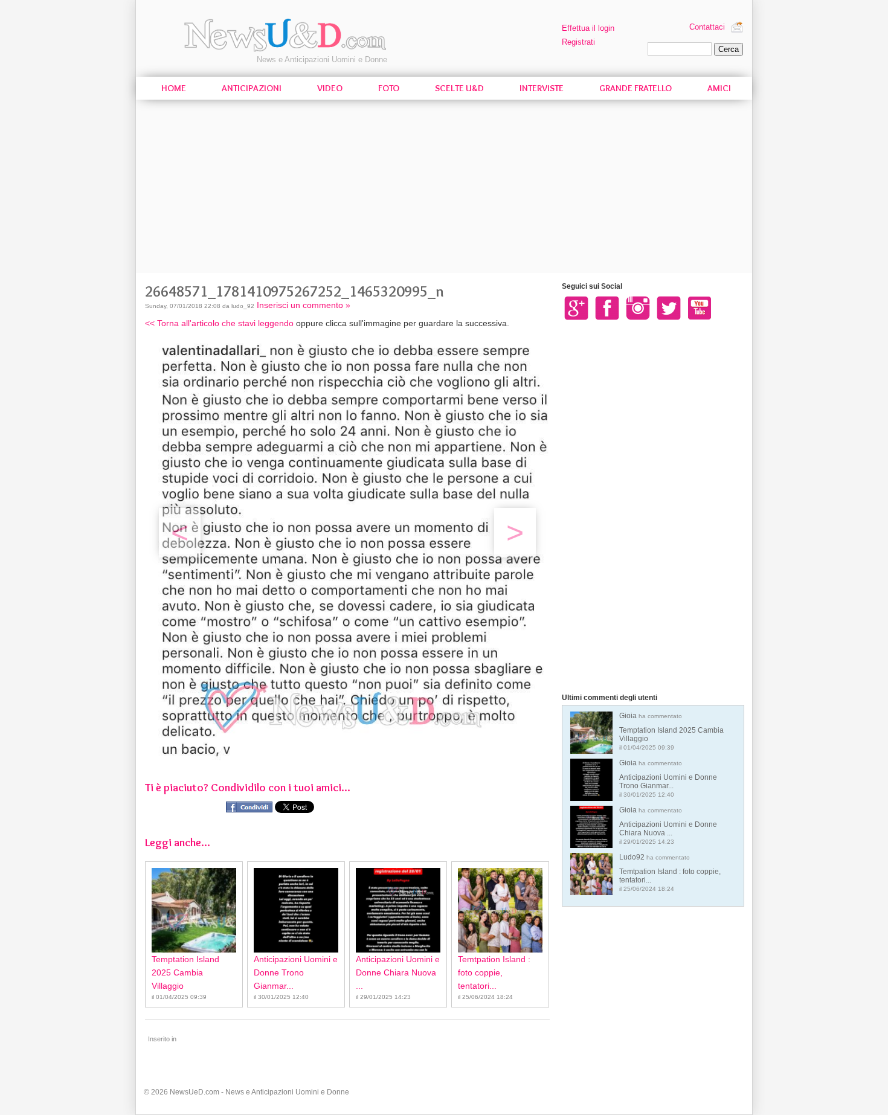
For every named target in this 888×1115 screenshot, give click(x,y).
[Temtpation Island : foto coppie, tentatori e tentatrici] (500, 910)
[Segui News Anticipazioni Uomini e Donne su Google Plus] (576, 307)
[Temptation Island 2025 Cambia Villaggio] (194, 910)
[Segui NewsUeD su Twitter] (668, 307)
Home (173, 88)
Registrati (578, 42)
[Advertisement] (444, 188)
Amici (719, 88)
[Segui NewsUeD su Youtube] (699, 307)
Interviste (542, 88)
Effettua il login (588, 28)
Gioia (671, 731)
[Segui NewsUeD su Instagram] (637, 307)
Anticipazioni (252, 88)
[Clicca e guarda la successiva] (355, 758)
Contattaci (707, 26)
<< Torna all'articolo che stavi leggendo (219, 323)
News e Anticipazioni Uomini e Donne (322, 59)
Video (330, 88)
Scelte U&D (459, 88)
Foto (388, 88)
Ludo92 (670, 872)
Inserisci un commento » (303, 305)
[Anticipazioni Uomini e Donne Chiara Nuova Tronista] (398, 910)
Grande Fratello (635, 88)
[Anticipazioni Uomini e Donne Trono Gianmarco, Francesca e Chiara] (296, 910)
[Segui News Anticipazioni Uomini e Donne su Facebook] (607, 307)
